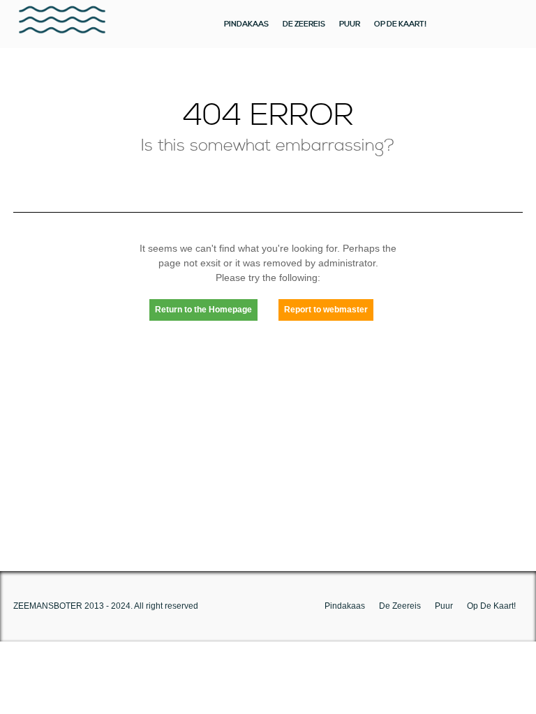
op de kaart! (400, 24)
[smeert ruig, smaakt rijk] (62, 24)
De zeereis (304, 24)
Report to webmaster (326, 309)
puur (349, 24)
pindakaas (246, 24)
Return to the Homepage (203, 309)
